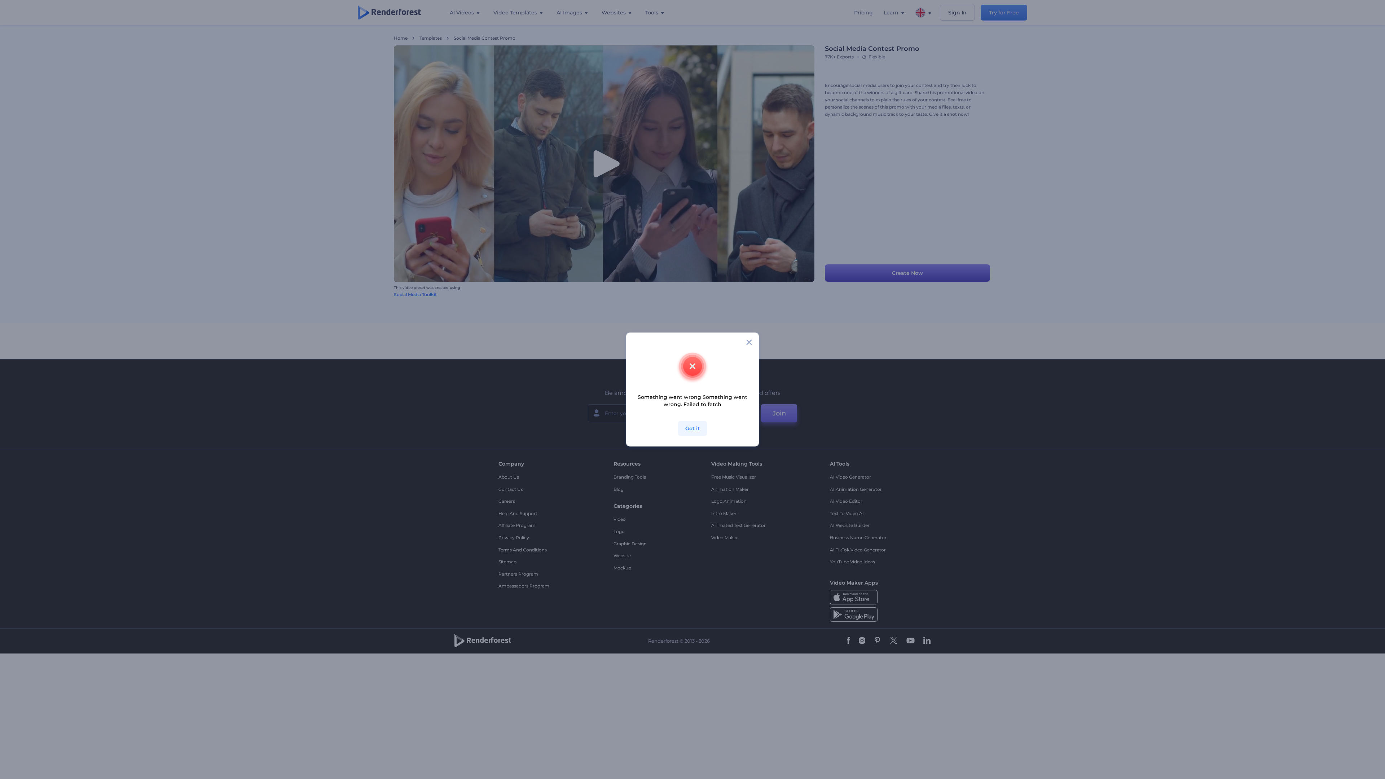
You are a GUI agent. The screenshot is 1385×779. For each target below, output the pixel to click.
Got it (692, 428)
